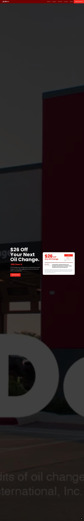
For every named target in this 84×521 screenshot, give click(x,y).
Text (68, 255)
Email (67, 257)
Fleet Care (60, 1)
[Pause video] (81, 518)
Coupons (54, 1)
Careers (71, 1)
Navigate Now (79, 1)
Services (48, 1)
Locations (66, 1)
